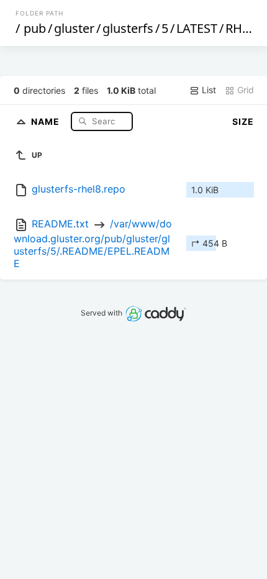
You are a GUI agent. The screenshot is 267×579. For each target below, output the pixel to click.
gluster (74, 28)
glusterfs (127, 28)
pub (35, 28)
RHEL (240, 28)
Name (46, 121)
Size (243, 121)
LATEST (196, 28)
